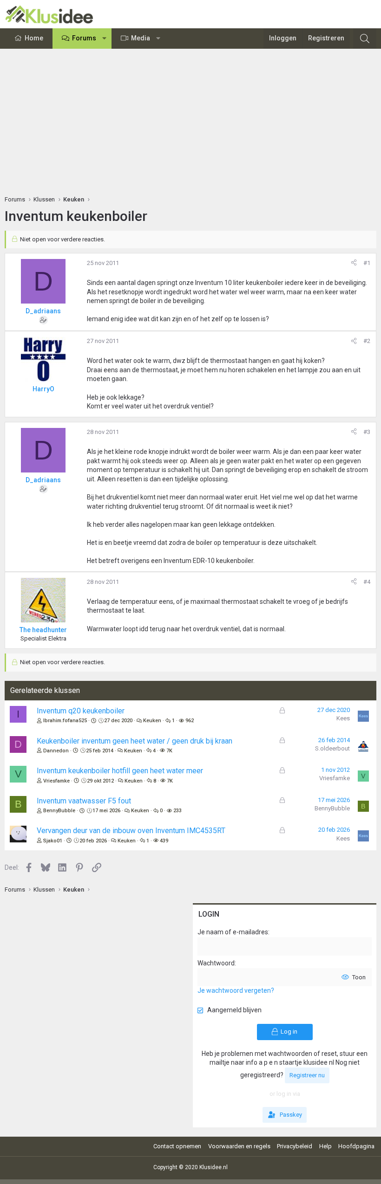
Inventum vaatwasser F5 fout (84, 800)
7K (169, 751)
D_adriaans (43, 311)
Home (34, 38)
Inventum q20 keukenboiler (81, 710)
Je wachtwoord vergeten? (235, 990)
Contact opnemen (177, 1146)
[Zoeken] (364, 38)
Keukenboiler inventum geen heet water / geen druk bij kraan (134, 741)
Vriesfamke (56, 781)
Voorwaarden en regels (239, 1146)
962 (189, 721)
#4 (366, 581)
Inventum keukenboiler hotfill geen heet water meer (120, 770)
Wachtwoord (216, 963)
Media (140, 38)
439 (164, 841)
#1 (366, 262)
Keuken (152, 721)
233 (177, 811)
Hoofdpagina (356, 1146)
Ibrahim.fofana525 (65, 721)
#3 (366, 431)
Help (325, 1146)
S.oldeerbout (332, 748)
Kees (343, 718)
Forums (84, 38)
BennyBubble (59, 811)
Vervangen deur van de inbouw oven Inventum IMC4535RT (131, 830)
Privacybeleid (294, 1146)
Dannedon (56, 751)
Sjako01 (52, 841)
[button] (105, 38)
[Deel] (354, 263)
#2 (366, 340)
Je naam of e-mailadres (232, 932)
